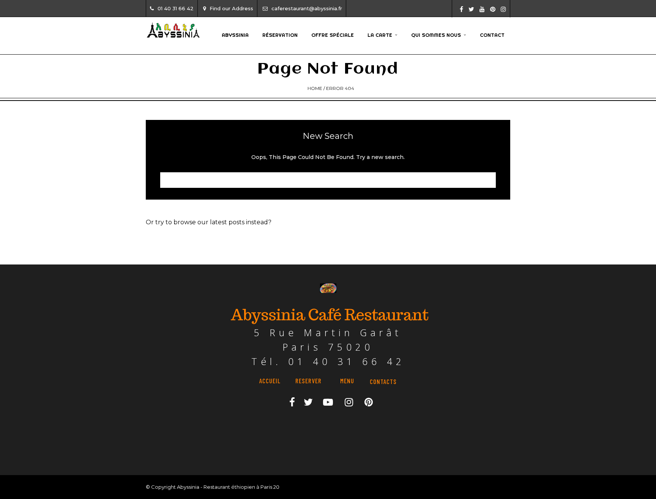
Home (315, 88)
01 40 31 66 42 (176, 8)
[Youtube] (482, 9)
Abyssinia (235, 35)
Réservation (280, 35)
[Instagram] (503, 9)
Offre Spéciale (332, 35)
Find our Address (231, 8)
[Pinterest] (492, 9)
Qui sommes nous (436, 35)
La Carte (379, 35)
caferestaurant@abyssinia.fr (306, 8)
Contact (492, 35)
